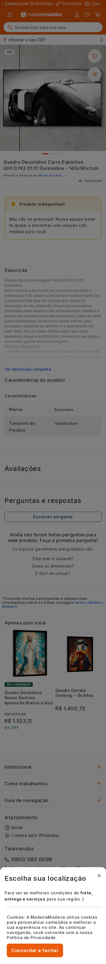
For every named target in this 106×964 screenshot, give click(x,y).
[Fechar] (99, 876)
